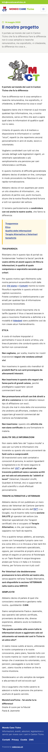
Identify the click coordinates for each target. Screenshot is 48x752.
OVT (35, 509)
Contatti (23, 286)
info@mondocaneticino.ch (14, 2)
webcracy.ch (17, 747)
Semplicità (10, 238)
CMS (31, 739)
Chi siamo (12, 286)
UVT (17, 468)
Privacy (15, 739)
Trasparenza (11, 223)
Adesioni (17, 320)
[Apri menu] (43, 9)
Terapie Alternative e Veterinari (21, 234)
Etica (7, 227)
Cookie (23, 739)
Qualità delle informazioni (18, 231)
